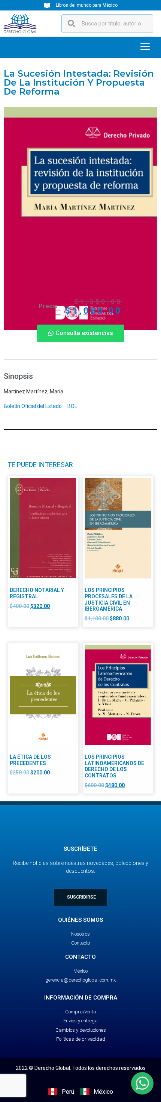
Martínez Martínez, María (33, 392)
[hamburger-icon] (145, 47)
